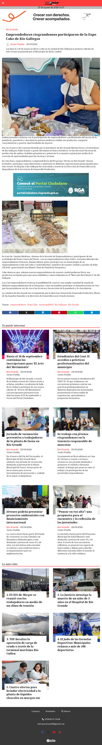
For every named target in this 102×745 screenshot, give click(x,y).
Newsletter (50, 711)
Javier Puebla (17, 44)
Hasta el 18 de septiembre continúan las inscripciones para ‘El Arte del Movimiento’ (25, 362)
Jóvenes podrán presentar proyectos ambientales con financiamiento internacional (25, 517)
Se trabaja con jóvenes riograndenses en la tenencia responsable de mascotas (74, 439)
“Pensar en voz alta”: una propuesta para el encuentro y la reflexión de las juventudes (76, 517)
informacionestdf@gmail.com (51, 724)
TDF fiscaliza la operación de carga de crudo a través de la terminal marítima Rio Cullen (22, 647)
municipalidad (46, 305)
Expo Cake (32, 305)
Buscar (67, 711)
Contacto (36, 711)
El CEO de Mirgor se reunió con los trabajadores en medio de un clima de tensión (24, 600)
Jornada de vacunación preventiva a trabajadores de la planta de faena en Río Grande (24, 439)
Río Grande (12, 29)
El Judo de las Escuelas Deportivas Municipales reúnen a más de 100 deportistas (74, 645)
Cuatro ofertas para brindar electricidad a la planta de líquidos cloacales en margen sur (23, 693)
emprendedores (18, 305)
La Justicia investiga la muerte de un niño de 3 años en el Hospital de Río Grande (75, 600)
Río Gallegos (61, 305)
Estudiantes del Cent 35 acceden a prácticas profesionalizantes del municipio (73, 362)
